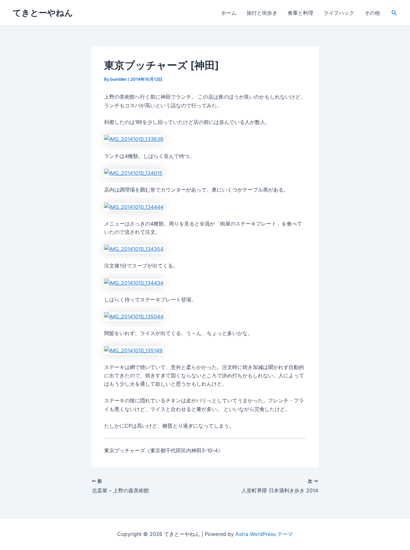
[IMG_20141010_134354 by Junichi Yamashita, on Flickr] (133, 248)
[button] (394, 13)
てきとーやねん (43, 13)
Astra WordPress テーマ (264, 534)
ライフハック (339, 13)
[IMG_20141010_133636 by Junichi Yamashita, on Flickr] (133, 138)
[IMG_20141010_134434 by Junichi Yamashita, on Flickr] (133, 282)
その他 (372, 13)
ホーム (228, 13)
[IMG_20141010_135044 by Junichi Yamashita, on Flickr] (133, 316)
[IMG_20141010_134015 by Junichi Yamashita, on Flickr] (133, 172)
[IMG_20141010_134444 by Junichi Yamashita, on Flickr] (133, 206)
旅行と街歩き (262, 13)
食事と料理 (300, 13)
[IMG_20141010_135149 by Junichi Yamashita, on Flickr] (133, 350)
